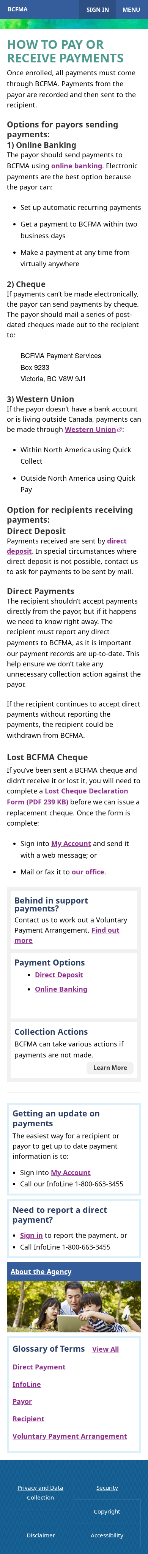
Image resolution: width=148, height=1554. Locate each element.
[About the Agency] (74, 1306)
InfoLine (27, 1384)
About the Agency (41, 1271)
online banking (76, 165)
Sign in (98, 9)
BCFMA (18, 9)
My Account (71, 843)
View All (105, 1349)
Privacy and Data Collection (40, 1492)
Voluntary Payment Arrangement (70, 1436)
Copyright (107, 1511)
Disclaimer (41, 1535)
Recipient (28, 1418)
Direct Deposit (59, 974)
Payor (22, 1401)
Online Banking (61, 989)
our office (88, 871)
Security (107, 1487)
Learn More (110, 1068)
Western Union (90, 429)
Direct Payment (39, 1366)
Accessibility (107, 1535)
